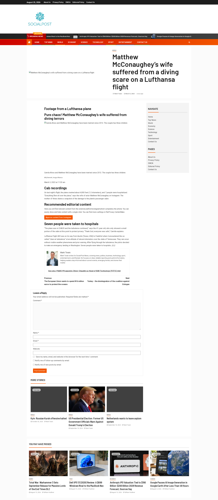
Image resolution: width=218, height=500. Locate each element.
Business (113, 479)
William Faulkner (49, 492)
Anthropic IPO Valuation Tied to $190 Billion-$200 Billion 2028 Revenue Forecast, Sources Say (100, 36)
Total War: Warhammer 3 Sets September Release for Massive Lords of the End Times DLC (47, 486)
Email (36, 341)
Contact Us (90, 2)
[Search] (189, 42)
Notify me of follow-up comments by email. (52, 360)
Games (31, 479)
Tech (70, 479)
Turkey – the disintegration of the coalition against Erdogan (108, 281)
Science (84, 42)
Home (37, 42)
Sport (111, 42)
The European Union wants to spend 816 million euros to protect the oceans (64, 281)
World (60, 42)
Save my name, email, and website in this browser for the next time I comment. (67, 357)
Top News (48, 42)
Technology (98, 42)
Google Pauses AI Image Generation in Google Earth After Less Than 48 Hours (171, 36)
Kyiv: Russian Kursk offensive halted (49, 418)
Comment (37, 300)
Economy (72, 42)
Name (36, 333)
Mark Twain (118, 94)
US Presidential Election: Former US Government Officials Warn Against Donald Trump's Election (86, 421)
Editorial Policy (78, 2)
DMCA (68, 2)
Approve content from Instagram (58, 217)
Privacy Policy (58, 2)
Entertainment (125, 42)
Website (36, 349)
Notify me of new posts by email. (48, 365)
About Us (47, 2)
